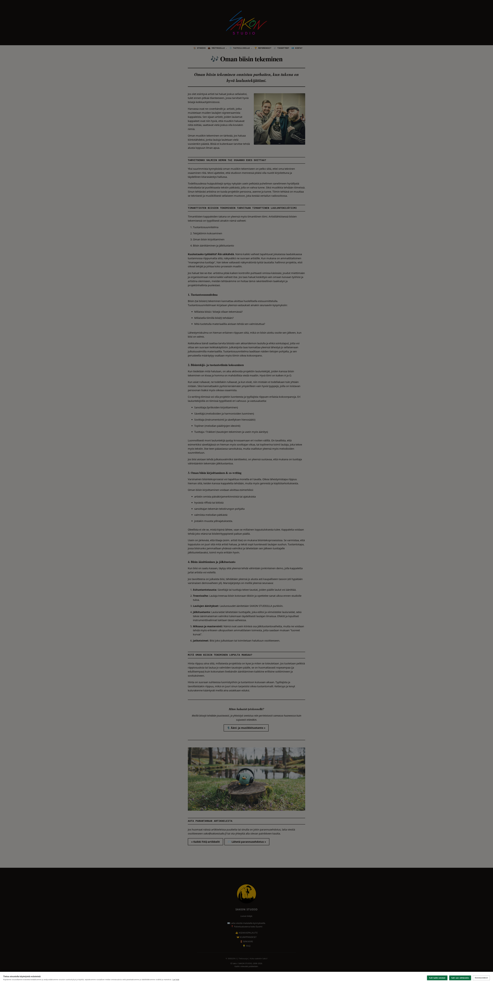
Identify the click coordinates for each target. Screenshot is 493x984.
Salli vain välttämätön (460, 978)
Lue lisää (175, 980)
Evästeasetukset (481, 978)
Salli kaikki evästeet (437, 978)
